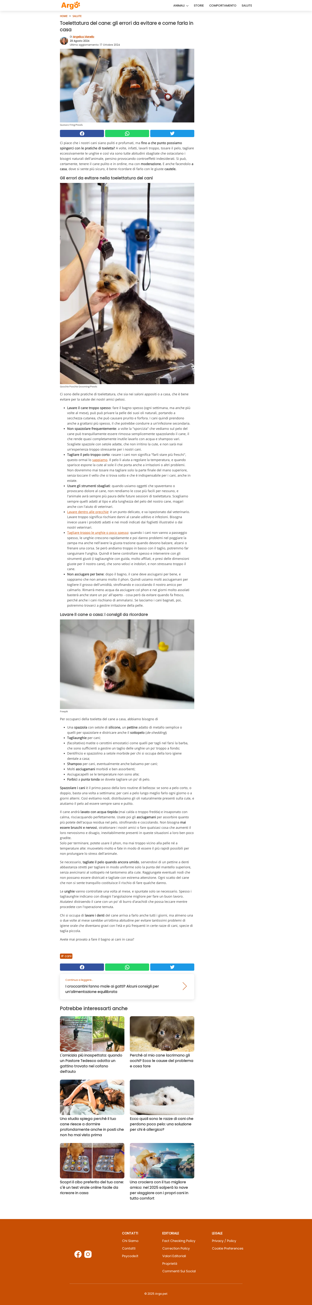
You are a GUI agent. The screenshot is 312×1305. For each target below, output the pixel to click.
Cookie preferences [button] (227, 1248)
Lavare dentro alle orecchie (87, 512)
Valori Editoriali (174, 1256)
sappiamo (99, 460)
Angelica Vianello (83, 36)
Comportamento (222, 5)
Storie (199, 5)
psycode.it (130, 1256)
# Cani (66, 956)
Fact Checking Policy (178, 1241)
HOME (64, 16)
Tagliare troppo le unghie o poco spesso (97, 532)
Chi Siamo (130, 1241)
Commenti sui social (179, 1271)
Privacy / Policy (224, 1241)
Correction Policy (176, 1248)
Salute (247, 5)
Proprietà (169, 1263)
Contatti (128, 1248)
